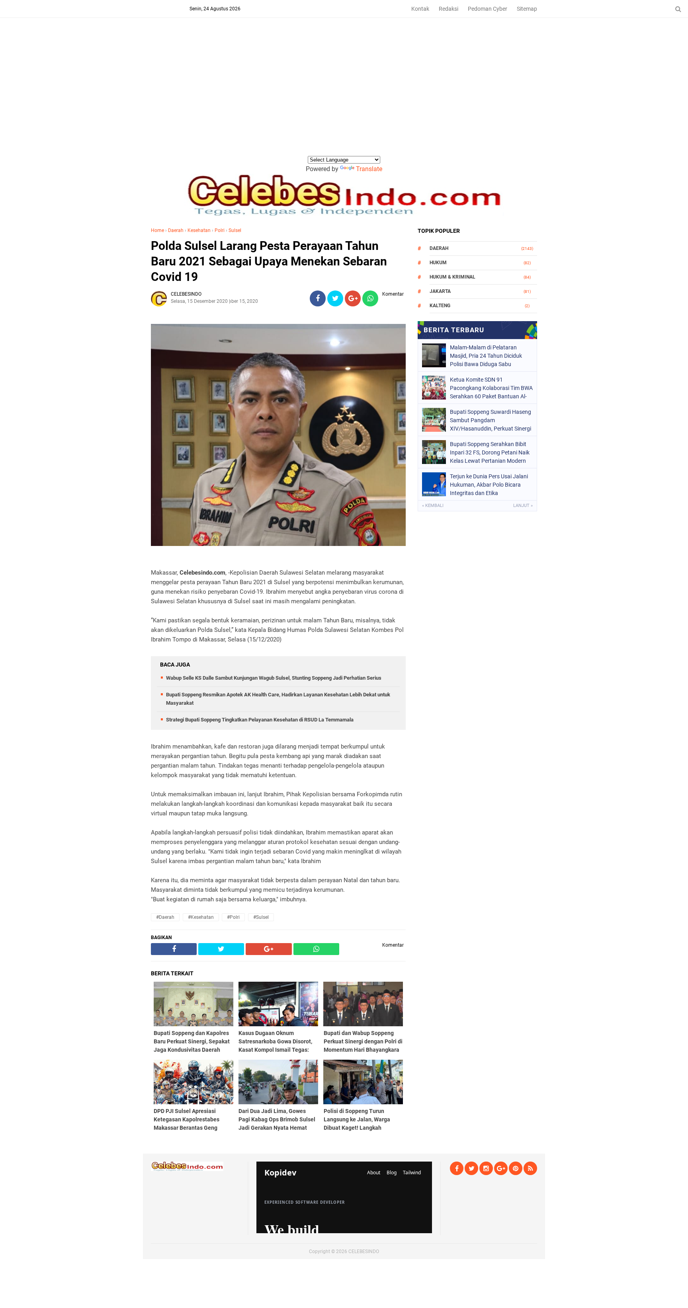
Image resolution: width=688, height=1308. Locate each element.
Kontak (420, 9)
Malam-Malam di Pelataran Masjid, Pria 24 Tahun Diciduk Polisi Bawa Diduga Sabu (486, 355)
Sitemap (527, 9)
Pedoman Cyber (487, 9)
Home (157, 230)
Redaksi (448, 9)
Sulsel (235, 230)
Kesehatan (199, 230)
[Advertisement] (344, 95)
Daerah (176, 230)
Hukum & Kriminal (452, 277)
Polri (220, 230)
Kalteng (440, 305)
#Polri (233, 917)
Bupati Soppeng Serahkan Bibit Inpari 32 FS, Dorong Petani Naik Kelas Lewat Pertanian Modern (490, 452)
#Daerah (165, 917)
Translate (369, 169)
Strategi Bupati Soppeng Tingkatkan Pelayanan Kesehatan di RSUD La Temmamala (260, 720)
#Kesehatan (201, 917)
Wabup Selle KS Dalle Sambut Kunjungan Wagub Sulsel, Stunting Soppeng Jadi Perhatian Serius (273, 678)
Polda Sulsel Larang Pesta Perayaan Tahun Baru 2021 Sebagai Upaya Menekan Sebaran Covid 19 (269, 261)
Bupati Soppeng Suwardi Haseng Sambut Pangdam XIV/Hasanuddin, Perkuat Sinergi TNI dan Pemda (490, 420)
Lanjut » (523, 505)
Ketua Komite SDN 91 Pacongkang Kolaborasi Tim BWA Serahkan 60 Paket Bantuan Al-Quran (491, 388)
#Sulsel (261, 917)
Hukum (438, 262)
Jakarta (440, 291)
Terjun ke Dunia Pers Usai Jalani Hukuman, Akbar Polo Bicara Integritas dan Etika (489, 484)
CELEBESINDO (363, 1251)
